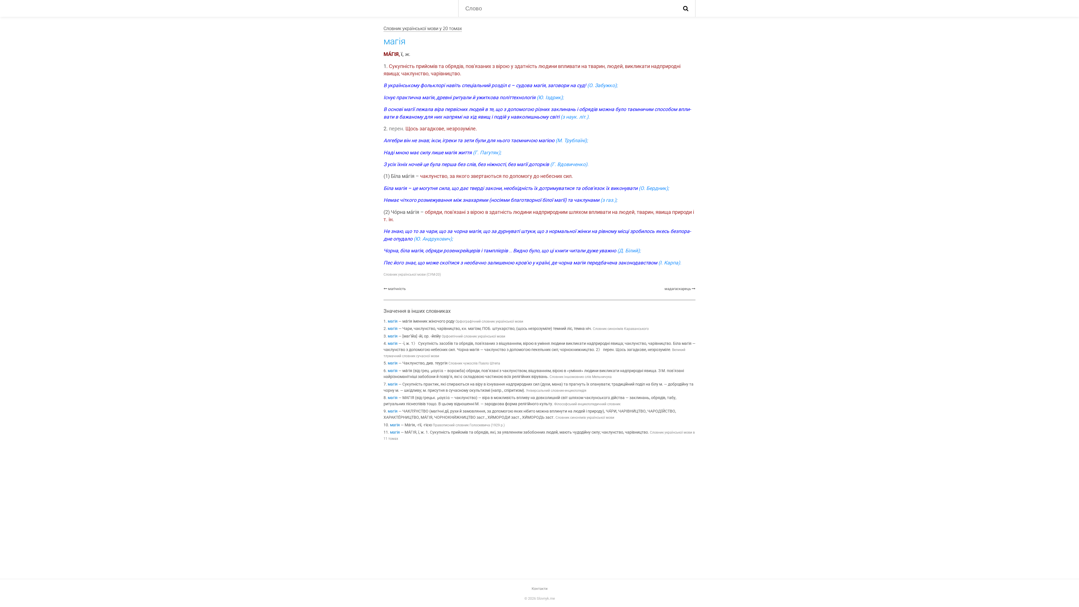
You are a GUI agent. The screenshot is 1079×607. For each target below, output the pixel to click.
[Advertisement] (539, 492)
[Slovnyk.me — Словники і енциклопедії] (416, 7)
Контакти (540, 588)
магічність (397, 289)
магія (393, 321)
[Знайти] (685, 8)
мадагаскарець (678, 289)
